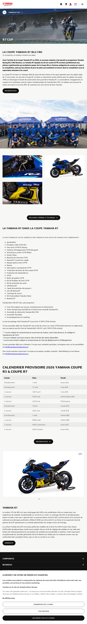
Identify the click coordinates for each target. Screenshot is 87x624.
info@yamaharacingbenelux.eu (16, 347)
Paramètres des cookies (43, 604)
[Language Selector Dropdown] (75, 4)
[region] (43, 597)
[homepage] (8, 4)
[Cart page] (66, 4)
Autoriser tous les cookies (43, 618)
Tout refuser (43, 611)
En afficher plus (9, 598)
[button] (82, 4)
